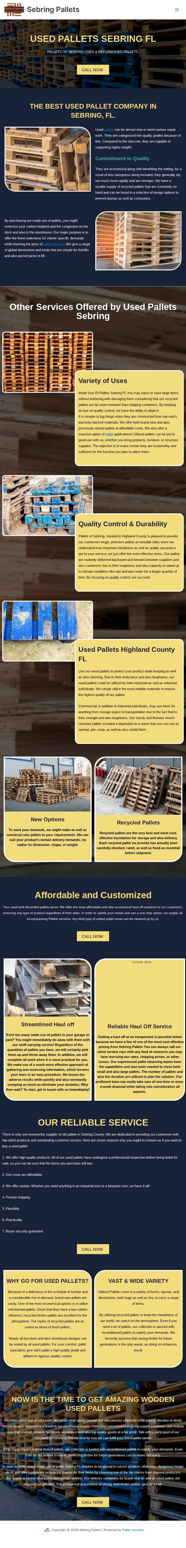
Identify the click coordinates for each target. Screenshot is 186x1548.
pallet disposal (53, 244)
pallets (109, 129)
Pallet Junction (133, 1530)
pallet (109, 434)
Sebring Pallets (53, 9)
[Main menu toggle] (177, 9)
